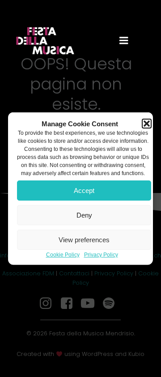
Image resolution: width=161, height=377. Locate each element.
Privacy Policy (101, 255)
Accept (84, 190)
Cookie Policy (63, 255)
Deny (84, 214)
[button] (146, 123)
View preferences (84, 239)
